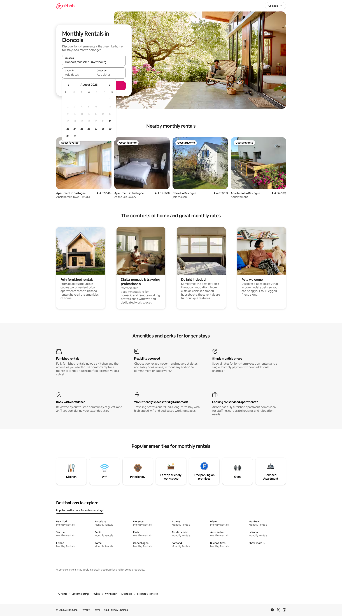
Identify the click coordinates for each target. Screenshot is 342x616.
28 (103, 128)
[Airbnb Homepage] (65, 5)
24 (74, 128)
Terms (97, 610)
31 (75, 136)
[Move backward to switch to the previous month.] (68, 85)
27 (96, 128)
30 (67, 136)
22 (110, 121)
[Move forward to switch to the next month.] (110, 85)
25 (81, 128)
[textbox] (78, 74)
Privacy (86, 610)
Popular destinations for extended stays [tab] (80, 510)
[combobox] (94, 62)
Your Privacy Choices (116, 610)
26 (88, 128)
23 (67, 128)
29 (110, 128)
